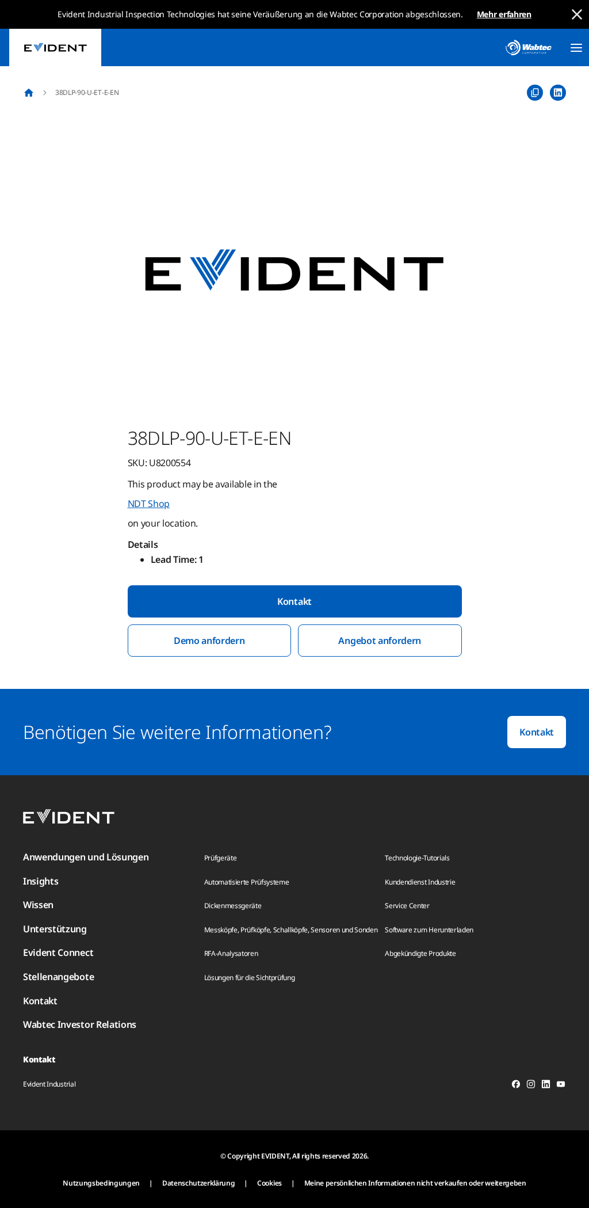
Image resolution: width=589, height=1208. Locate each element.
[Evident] (55, 47)
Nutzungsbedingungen (101, 1183)
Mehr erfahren (504, 14)
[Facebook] (516, 1086)
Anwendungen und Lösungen (85, 857)
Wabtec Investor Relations (79, 1024)
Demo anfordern (209, 640)
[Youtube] (561, 1086)
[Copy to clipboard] (535, 93)
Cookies (269, 1183)
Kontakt (294, 601)
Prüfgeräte (220, 858)
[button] (294, 271)
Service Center (407, 905)
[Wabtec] (529, 47)
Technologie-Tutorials (417, 858)
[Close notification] (577, 14)
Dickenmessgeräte (233, 905)
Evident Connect (58, 952)
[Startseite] (29, 92)
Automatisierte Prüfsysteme (246, 882)
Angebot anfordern (379, 640)
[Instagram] (531, 1086)
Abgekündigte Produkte (420, 953)
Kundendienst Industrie (420, 882)
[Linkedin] (546, 1086)
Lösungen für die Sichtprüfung (249, 977)
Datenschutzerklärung (198, 1183)
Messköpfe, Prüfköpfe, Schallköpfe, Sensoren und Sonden (291, 930)
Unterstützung (55, 929)
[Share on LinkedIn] (558, 93)
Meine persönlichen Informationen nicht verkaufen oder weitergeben (415, 1183)
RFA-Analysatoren (231, 953)
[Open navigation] (576, 48)
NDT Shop (149, 503)
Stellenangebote (58, 976)
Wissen (38, 904)
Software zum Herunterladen (429, 930)
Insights (40, 881)
